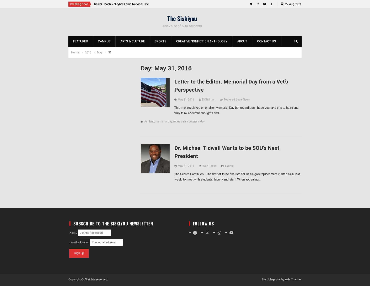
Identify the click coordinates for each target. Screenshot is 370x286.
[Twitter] (251, 4)
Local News (243, 99)
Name (73, 233)
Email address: (79, 242)
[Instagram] (258, 4)
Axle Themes (293, 279)
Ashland (149, 121)
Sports (160, 41)
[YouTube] (264, 4)
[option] (129, 4)
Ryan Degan (209, 165)
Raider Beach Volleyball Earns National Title (121, 4)
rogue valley (180, 121)
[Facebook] (271, 4)
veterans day (197, 121)
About (242, 41)
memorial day (164, 121)
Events (229, 165)
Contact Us (266, 41)
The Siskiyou (182, 18)
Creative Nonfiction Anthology (201, 41)
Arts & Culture (132, 41)
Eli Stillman (208, 99)
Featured (80, 41)
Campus (104, 41)
